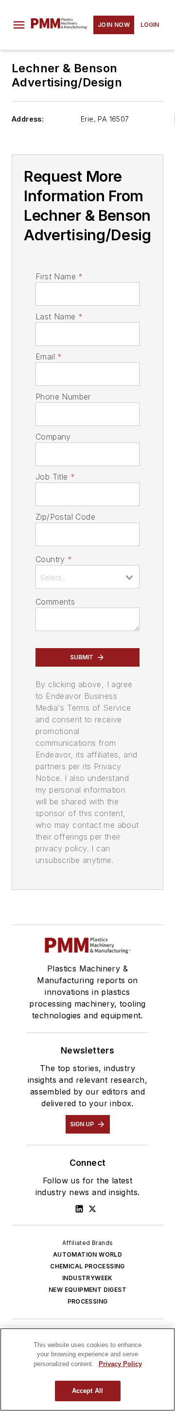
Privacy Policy (120, 1364)
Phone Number (63, 396)
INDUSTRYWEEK (87, 1278)
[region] (87, 1369)
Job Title (55, 477)
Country (53, 559)
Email (48, 356)
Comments (55, 602)
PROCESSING (88, 1301)
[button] (19, 25)
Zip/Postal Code (65, 517)
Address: (28, 119)
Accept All (87, 1390)
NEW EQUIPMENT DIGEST (87, 1289)
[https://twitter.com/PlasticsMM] (92, 1209)
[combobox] (87, 577)
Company (53, 437)
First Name (59, 276)
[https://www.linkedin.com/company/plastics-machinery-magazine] (79, 1209)
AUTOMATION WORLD (87, 1254)
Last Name (59, 316)
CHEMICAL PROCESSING (87, 1266)
